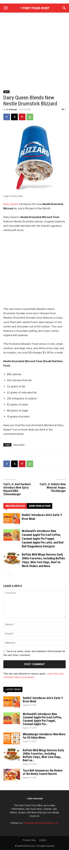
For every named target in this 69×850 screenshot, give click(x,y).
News (6, 92)
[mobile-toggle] (5, 8)
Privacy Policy (29, 840)
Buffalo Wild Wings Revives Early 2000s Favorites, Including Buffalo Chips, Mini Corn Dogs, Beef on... (43, 755)
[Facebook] (6, 117)
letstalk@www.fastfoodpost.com (41, 822)
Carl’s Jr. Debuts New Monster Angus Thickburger (53, 488)
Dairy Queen (10, 204)
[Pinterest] (22, 117)
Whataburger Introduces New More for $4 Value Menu (44, 735)
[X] (14, 117)
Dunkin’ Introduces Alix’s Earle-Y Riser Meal (43, 699)
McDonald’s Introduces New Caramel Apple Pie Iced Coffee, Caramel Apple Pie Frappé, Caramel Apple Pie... (42, 719)
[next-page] (11, 574)
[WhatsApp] (29, 117)
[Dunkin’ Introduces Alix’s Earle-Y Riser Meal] (11, 519)
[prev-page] (5, 574)
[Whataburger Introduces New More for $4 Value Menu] (11, 738)
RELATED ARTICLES (15, 505)
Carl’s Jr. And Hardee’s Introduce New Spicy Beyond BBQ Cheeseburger (17, 489)
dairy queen (19, 444)
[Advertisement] (34, 54)
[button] (64, 8)
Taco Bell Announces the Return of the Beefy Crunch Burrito (42, 772)
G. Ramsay (11, 109)
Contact (42, 840)
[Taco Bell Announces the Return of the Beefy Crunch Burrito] (11, 775)
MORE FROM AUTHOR (39, 505)
